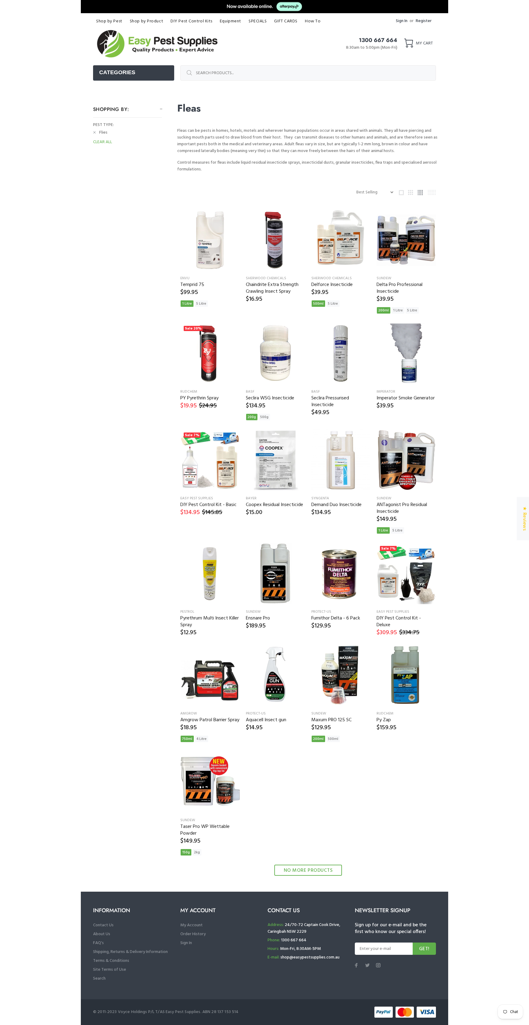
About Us (101, 934)
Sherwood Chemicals (266, 278)
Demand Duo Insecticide (336, 505)
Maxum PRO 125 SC (331, 720)
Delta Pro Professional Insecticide (399, 288)
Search (99, 978)
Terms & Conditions (111, 960)
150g (186, 852)
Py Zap (384, 720)
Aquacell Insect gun (266, 720)
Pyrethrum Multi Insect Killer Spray (209, 621)
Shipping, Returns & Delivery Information (130, 951)
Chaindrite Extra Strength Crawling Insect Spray (272, 288)
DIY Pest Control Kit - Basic (208, 505)
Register (424, 21)
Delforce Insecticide (332, 285)
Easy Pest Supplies (196, 498)
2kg (197, 852)
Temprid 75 (192, 285)
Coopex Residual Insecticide (274, 505)
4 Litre (202, 739)
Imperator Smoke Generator (406, 398)
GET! (424, 949)
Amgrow (188, 714)
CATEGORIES (117, 72)
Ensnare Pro (258, 618)
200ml (383, 310)
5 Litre (201, 304)
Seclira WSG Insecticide (270, 398)
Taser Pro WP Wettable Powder (205, 830)
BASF (250, 392)
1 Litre (187, 304)
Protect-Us (321, 612)
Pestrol (187, 612)
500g (264, 417)
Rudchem (188, 392)
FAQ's (98, 943)
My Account (191, 925)
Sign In (401, 21)
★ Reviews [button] (524, 518)
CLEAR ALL (102, 142)
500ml (318, 304)
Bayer (251, 498)
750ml (187, 739)
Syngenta (320, 498)
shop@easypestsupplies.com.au (310, 957)
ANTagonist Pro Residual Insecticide (402, 508)
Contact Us (103, 925)
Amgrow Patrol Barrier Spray (209, 720)
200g (252, 417)
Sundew (384, 278)
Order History (193, 934)
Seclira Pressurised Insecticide (330, 401)
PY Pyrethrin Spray (199, 398)
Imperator (386, 392)
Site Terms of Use (109, 969)
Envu (184, 278)
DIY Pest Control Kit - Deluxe (399, 621)
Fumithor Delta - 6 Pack (335, 618)
